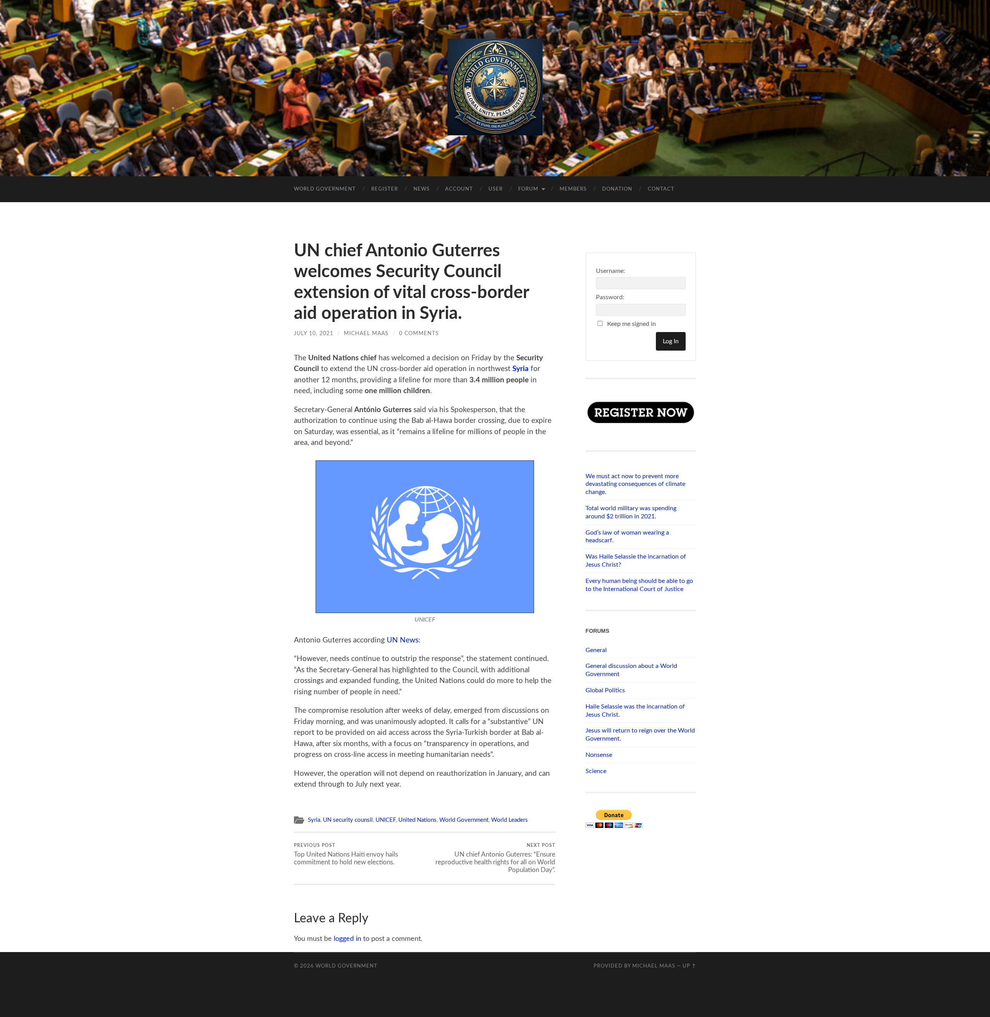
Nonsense (598, 755)
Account (459, 189)
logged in (347, 938)
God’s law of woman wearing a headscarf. (627, 537)
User (495, 189)
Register (384, 189)
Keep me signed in (631, 324)
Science (595, 771)
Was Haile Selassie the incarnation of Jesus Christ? (635, 561)
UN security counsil (348, 820)
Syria (520, 369)
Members (573, 189)
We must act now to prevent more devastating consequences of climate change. (635, 484)
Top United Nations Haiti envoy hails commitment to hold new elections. (346, 854)
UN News (402, 640)
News (421, 189)
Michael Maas (366, 333)
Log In (671, 341)
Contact (661, 189)
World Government (325, 189)
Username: (610, 271)
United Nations (417, 820)
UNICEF (386, 820)
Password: (610, 297)
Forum (528, 189)
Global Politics (605, 690)
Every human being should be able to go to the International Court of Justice (639, 585)
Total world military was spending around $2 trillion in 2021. (630, 512)
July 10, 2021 (313, 333)
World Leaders (509, 820)
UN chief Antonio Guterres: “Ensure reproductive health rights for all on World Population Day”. (495, 858)
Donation (617, 189)
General (596, 650)
